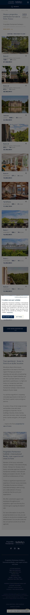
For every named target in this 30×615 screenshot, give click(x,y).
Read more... (10, 312)
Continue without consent (21, 297)
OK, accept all (8, 316)
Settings (19, 316)
